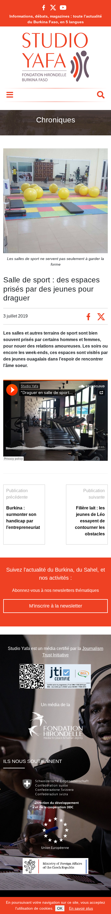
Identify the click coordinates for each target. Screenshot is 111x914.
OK (60, 908)
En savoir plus (81, 908)
